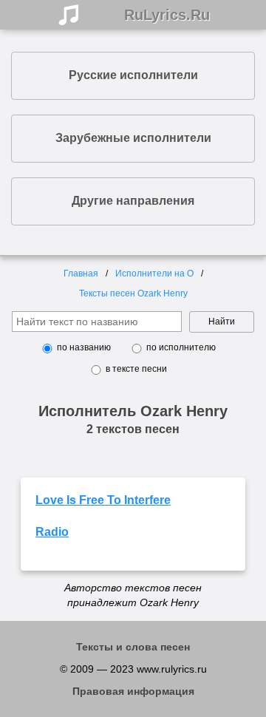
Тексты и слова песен (133, 647)
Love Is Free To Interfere (103, 500)
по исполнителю (181, 347)
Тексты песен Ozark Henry (133, 293)
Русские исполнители (133, 75)
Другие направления (133, 200)
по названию (84, 347)
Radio (52, 532)
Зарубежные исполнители (133, 138)
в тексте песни (136, 369)
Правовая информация (133, 691)
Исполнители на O (154, 273)
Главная (81, 273)
